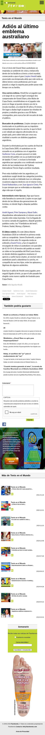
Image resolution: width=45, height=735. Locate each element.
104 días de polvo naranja (19, 596)
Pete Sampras (32, 294)
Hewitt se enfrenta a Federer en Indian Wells (20, 315)
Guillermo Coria (18, 291)
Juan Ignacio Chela (8, 294)
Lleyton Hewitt (6, 291)
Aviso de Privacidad (22, 731)
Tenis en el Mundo (18, 487)
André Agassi (21, 294)
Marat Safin (5, 296)
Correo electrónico (22, 642)
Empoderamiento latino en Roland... (22, 565)
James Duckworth (17, 296)
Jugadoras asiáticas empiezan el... (22, 611)
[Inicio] (9, 2)
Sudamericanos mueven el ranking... (23, 580)
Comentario (6, 383)
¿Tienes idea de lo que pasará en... (22, 489)
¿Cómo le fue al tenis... (19, 504)
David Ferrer (29, 296)
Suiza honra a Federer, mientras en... (23, 534)
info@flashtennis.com (30, 726)
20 (4, 328)
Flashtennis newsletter (23, 637)
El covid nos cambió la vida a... (21, 519)
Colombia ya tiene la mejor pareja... (22, 550)
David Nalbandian (31, 291)
